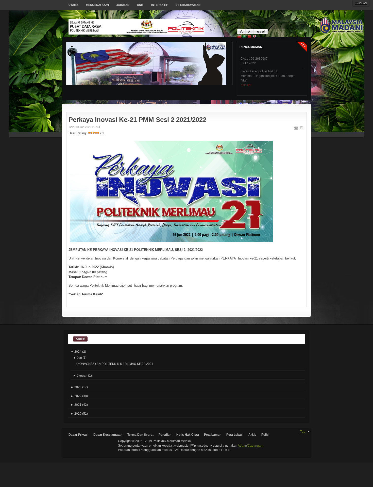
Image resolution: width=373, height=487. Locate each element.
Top (302, 431)
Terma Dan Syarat (140, 434)
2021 (76, 404)
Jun (77, 357)
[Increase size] (241, 33)
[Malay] (239, 36)
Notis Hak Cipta (187, 434)
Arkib (252, 434)
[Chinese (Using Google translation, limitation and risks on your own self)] (249, 36)
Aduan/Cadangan (250, 445)
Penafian (165, 434)
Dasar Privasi (78, 434)
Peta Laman (212, 434)
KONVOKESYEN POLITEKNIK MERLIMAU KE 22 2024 (115, 363)
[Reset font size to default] (260, 33)
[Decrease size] (249, 33)
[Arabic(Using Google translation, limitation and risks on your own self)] (244, 36)
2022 (76, 396)
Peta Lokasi (234, 434)
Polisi (265, 434)
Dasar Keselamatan (107, 434)
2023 (76, 387)
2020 (76, 413)
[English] (254, 36)
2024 (76, 351)
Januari (80, 375)
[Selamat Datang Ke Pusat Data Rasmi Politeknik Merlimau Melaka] (153, 27)
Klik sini (246, 76)
